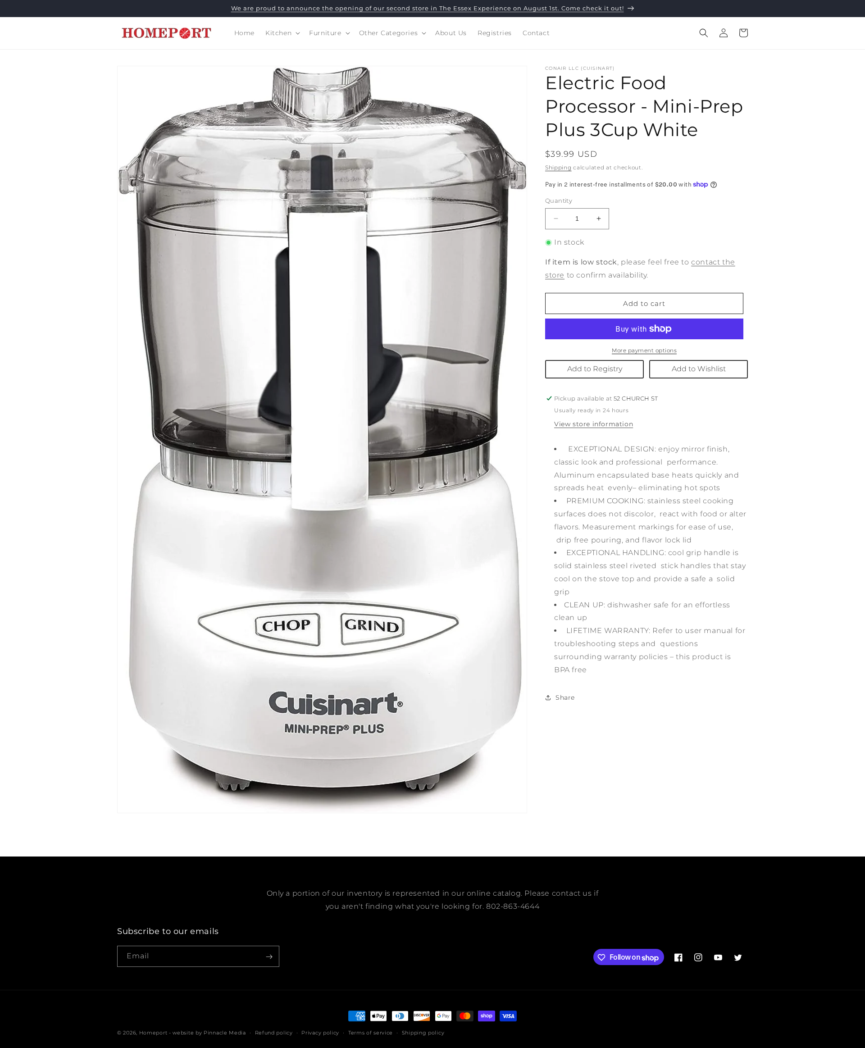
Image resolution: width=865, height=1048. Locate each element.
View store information (593, 424)
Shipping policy (423, 1033)
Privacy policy (320, 1033)
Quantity (558, 200)
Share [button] (565, 697)
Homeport (153, 1033)
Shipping (558, 167)
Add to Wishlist (699, 369)
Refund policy (274, 1033)
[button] (282, 32)
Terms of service (370, 1033)
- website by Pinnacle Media (207, 1033)
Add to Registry (594, 369)
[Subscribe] (269, 956)
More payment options (644, 350)
